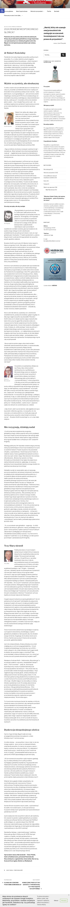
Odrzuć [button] (56, 900)
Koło (45, 181)
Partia (49, 11)
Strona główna (8, 11)
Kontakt (56, 11)
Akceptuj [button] (63, 900)
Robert (19, 26)
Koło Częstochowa (21, 11)
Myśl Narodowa (50, 189)
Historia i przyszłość (37, 11)
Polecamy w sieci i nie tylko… (12, 15)
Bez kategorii (47, 169)
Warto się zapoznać (49, 187)
